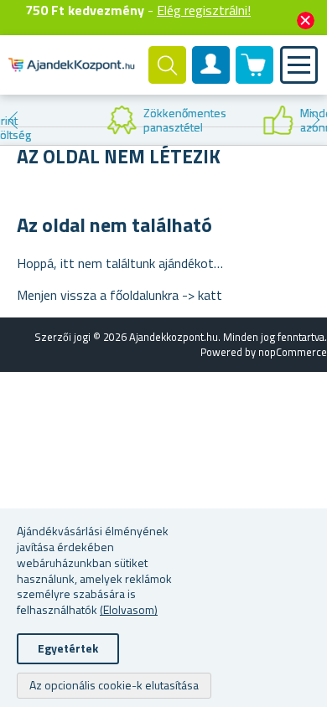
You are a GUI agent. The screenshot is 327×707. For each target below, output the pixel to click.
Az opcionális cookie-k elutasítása (114, 685)
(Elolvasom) (129, 609)
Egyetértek (68, 648)
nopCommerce (292, 351)
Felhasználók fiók (211, 78)
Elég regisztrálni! (204, 10)
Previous (12, 120)
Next (314, 120)
